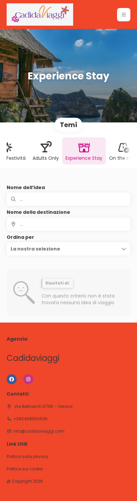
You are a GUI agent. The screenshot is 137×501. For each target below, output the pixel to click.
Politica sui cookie (25, 469)
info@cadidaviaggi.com (39, 431)
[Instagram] (28, 379)
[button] (123, 14)
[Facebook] (12, 379)
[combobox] (68, 224)
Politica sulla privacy (28, 456)
